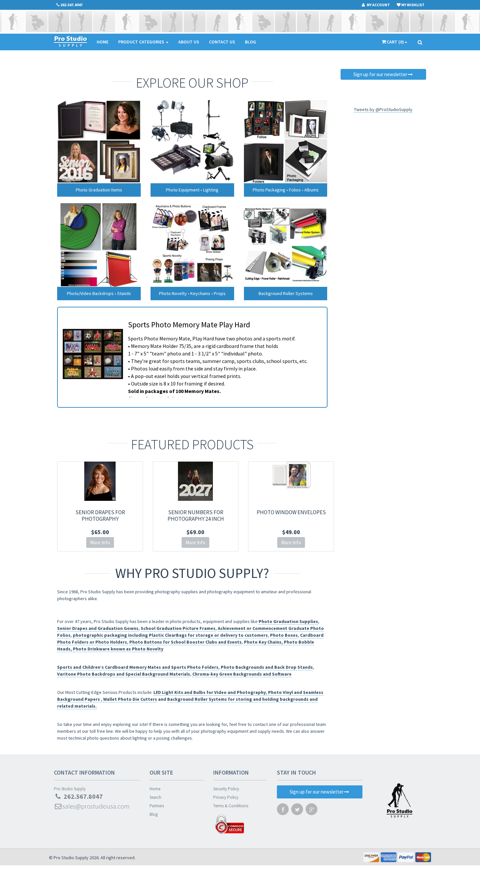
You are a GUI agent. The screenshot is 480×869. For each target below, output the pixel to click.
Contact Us (222, 42)
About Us (188, 42)
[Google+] (311, 811)
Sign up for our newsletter (380, 74)
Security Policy (226, 789)
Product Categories (141, 42)
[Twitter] (297, 811)
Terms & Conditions (230, 806)
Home (102, 42)
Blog (250, 42)
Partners (157, 806)
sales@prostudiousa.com (96, 806)
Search (155, 797)
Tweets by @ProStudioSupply (383, 109)
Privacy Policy (225, 797)
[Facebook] (283, 811)
